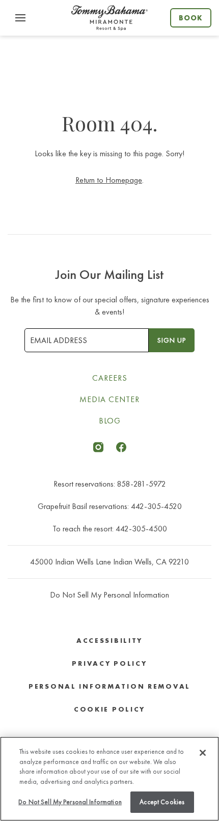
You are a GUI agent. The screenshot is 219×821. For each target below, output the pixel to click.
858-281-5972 (141, 483)
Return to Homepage (108, 180)
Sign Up (171, 340)
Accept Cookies (162, 802)
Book (191, 17)
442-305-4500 (141, 528)
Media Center (109, 399)
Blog (110, 420)
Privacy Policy (109, 663)
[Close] (202, 753)
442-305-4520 (156, 506)
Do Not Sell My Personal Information (70, 802)
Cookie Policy (109, 709)
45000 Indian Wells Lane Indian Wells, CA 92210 (109, 561)
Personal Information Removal (109, 686)
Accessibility (109, 640)
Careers (109, 378)
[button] (20, 18)
